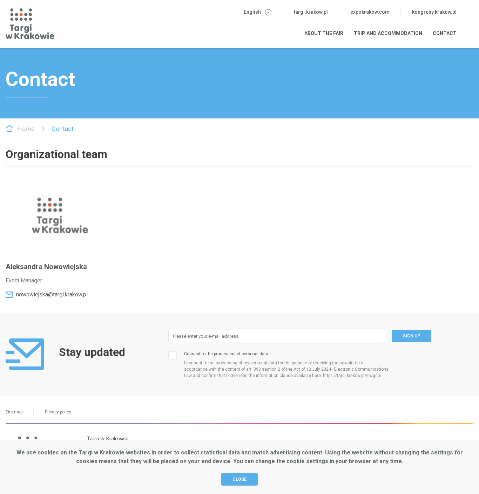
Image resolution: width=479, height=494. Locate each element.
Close (239, 479)
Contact (445, 33)
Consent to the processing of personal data (226, 353)
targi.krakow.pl (311, 12)
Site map (14, 412)
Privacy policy (58, 412)
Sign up (411, 336)
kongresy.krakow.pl (434, 12)
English (252, 12)
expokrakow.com (370, 12)
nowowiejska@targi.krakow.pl (52, 294)
